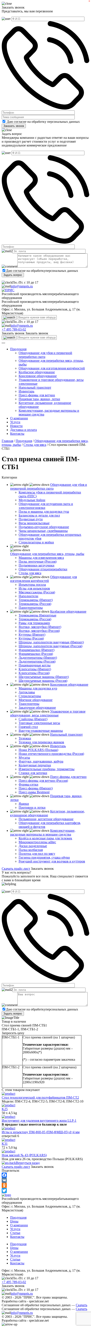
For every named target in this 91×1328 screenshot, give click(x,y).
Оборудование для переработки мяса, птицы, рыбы (47, 554)
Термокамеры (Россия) (35, 604)
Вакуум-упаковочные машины (41, 730)
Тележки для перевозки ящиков (41, 742)
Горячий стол (28, 727)
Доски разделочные (33, 846)
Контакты (17, 433)
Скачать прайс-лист (16, 868)
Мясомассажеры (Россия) (37, 592)
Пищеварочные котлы (35, 665)
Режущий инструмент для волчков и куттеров (52, 861)
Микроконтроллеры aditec (37, 842)
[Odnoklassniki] (45, 1185)
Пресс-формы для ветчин (37, 395)
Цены (14, 1221)
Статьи (15, 1233)
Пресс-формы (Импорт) (36, 788)
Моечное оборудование (35, 700)
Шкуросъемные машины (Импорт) (44, 677)
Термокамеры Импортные (37, 615)
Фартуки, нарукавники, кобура (41, 761)
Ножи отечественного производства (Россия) (51, 754)
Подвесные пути (31, 519)
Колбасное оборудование (37, 372)
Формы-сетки (28, 784)
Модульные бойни (32, 500)
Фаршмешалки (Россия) (36, 654)
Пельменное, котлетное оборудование (46, 819)
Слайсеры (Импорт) (33, 719)
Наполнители (28, 596)
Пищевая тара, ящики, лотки (39, 399)
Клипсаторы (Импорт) (35, 669)
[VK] (45, 1180)
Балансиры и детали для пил (39, 515)
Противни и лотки (32, 807)
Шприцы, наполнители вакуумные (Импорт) (51, 642)
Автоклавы (27, 692)
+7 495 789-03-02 (14, 329)
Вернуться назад (28, 1163)
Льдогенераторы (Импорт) (38, 657)
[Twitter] (45, 1190)
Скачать (81, 1305)
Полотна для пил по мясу (37, 853)
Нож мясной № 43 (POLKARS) (24, 1155)
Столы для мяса (34, 445)
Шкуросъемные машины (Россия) (43, 680)
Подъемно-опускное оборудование (44, 527)
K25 (5, 1109)
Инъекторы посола (32, 584)
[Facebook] (45, 1175)
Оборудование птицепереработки (43, 569)
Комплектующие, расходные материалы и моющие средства (42, 832)
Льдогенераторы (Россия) (37, 661)
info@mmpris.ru (22, 286)
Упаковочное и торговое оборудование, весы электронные (47, 713)
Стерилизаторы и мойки (36, 542)
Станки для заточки (33, 773)
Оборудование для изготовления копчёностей (52, 368)
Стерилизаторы (30, 696)
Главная (7, 441)
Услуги (15, 422)
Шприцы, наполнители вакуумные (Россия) (50, 646)
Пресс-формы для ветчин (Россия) (43, 780)
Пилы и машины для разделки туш (44, 511)
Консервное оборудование (38, 376)
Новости (16, 426)
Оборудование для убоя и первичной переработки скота (48, 486)
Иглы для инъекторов (34, 588)
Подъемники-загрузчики (36, 565)
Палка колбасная (31, 850)
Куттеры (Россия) (31, 638)
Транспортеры (29, 704)
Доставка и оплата (23, 430)
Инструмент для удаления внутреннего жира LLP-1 (39, 1120)
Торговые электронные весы (39, 723)
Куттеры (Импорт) (32, 634)
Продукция (18, 349)
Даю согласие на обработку (26, 121)
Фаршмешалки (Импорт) (36, 650)
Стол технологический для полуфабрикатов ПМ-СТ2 (40, 1097)
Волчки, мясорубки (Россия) (39, 631)
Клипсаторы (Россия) (34, 673)
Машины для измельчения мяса (41, 557)
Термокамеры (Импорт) (36, 600)
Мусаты (24, 757)
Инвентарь (26, 391)
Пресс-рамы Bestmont (34, 792)
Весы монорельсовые (34, 523)
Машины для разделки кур (38, 688)
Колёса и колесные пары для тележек (45, 838)
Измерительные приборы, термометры (46, 769)
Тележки (25, 738)
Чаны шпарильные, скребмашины (43, 531)
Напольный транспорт (35, 387)
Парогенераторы (31, 607)
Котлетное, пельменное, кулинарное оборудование (47, 813)
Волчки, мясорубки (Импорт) (40, 627)
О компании (19, 418)
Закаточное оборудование (37, 707)
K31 (5, 1143)
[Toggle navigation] (3, 343)
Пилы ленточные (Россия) (38, 561)
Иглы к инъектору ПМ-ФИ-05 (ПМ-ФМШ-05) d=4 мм (41, 1132)
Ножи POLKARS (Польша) (38, 750)
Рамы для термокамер (34, 623)
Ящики (24, 803)
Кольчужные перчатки (35, 765)
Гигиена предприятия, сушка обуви (44, 857)
